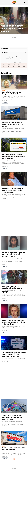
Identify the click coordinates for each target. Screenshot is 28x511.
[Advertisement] (14, 41)
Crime (2, 23)
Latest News (6, 73)
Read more (5, 102)
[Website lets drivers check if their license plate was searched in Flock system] (14, 145)
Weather (5, 48)
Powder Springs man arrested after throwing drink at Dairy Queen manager (12, 190)
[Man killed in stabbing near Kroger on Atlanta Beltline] (14, 20)
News (3, 153)
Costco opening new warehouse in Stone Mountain (13, 449)
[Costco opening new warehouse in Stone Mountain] (14, 438)
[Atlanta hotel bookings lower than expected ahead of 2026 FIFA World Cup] (14, 406)
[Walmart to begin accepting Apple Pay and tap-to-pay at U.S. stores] (14, 113)
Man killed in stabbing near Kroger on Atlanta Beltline (12, 28)
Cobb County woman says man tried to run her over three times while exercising (13, 322)
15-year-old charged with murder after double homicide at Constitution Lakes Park (14, 354)
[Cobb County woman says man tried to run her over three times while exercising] (14, 311)
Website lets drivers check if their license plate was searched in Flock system (13, 156)
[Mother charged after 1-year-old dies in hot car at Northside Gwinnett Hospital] (14, 243)
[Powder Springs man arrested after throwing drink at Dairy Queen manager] (14, 179)
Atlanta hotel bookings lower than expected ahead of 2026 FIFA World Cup (12, 417)
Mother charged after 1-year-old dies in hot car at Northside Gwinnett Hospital (13, 254)
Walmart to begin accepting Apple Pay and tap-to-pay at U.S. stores (13, 124)
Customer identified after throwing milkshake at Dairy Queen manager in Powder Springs (12, 289)
